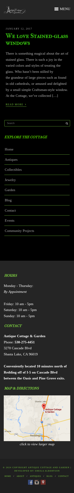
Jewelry (10, 180)
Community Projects (19, 231)
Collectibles (13, 170)
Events (9, 220)
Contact (10, 210)
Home (9, 149)
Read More (16, 104)
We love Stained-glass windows (37, 39)
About (20, 476)
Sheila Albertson (47, 471)
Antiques (11, 160)
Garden (10, 190)
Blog (8, 200)
